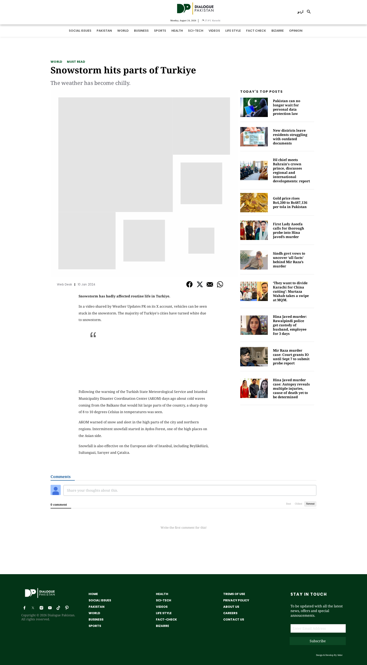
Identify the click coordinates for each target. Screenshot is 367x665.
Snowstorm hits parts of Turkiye (123, 70)
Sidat (340, 655)
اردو (300, 11)
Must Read (76, 62)
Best (288, 503)
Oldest (298, 503)
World (56, 62)
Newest (310, 503)
